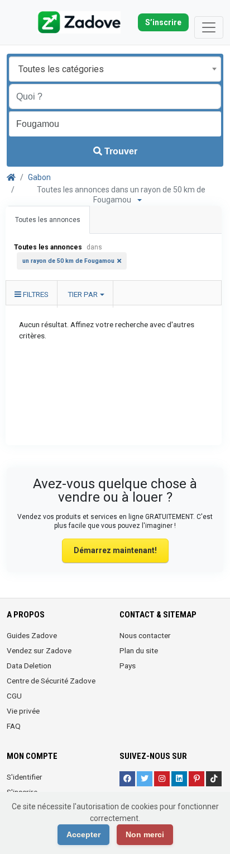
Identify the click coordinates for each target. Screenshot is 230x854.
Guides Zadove (32, 635)
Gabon (39, 177)
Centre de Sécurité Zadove (51, 680)
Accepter (83, 834)
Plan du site (138, 650)
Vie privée (23, 710)
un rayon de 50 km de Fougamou (68, 261)
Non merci (145, 834)
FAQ (14, 725)
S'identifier (24, 776)
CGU (14, 695)
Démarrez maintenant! (115, 550)
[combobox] (115, 69)
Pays (127, 665)
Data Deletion (29, 665)
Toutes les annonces (47, 220)
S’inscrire (163, 22)
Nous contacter (145, 635)
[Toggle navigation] (208, 27)
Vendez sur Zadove (39, 650)
